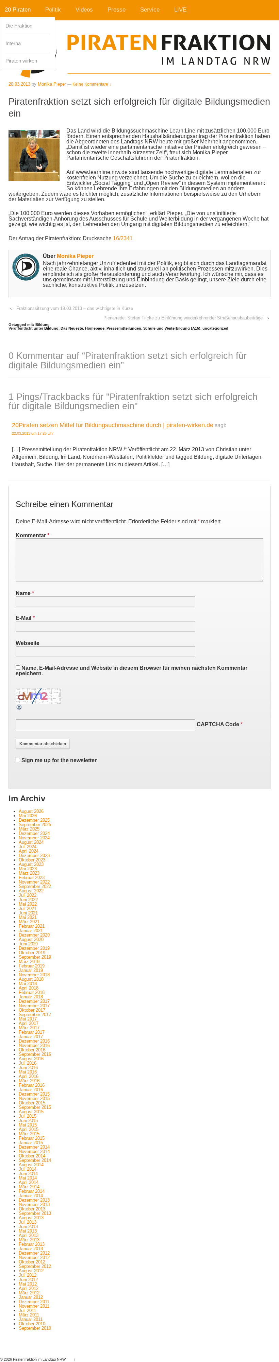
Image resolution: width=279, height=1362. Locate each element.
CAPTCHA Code (218, 724)
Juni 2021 (28, 912)
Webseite (27, 643)
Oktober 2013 (32, 1208)
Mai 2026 (28, 815)
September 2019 (35, 957)
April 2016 (28, 1076)
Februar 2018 (32, 992)
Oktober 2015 (32, 1102)
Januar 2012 (31, 1297)
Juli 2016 (27, 1063)
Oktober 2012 (32, 1261)
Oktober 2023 (32, 859)
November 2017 (34, 1005)
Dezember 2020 (34, 935)
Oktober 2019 (32, 952)
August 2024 (31, 842)
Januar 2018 (31, 996)
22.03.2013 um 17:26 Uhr (33, 433)
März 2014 (29, 1186)
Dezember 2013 (34, 1200)
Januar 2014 (31, 1195)
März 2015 (29, 1133)
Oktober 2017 (32, 1010)
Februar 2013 (32, 1244)
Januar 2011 (31, 1319)
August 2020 (31, 939)
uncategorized (215, 328)
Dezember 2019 (34, 948)
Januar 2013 (31, 1248)
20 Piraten (18, 9)
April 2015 (28, 1129)
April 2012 (28, 1288)
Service (150, 9)
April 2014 (28, 1182)
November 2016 (34, 1045)
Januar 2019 (31, 970)
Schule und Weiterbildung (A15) (171, 328)
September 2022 (35, 886)
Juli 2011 (27, 1310)
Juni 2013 (28, 1226)
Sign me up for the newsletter (58, 760)
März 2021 (29, 921)
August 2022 (31, 890)
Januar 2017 (31, 1036)
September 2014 (35, 1160)
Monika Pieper (52, 84)
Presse (117, 9)
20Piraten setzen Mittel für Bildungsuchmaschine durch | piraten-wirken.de (112, 425)
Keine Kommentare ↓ (91, 84)
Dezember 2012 (34, 1253)
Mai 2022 (28, 904)
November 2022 (34, 882)
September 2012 (35, 1266)
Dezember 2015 (34, 1094)
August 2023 (31, 864)
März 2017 (29, 1027)
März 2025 (29, 829)
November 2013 (34, 1204)
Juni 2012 (28, 1279)
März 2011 (29, 1314)
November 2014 (34, 1151)
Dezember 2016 (34, 1041)
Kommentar (32, 535)
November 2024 (34, 837)
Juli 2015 (27, 1116)
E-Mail (23, 618)
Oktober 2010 (32, 1323)
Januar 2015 (31, 1142)
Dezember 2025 (34, 820)
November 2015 (34, 1098)
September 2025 (35, 824)
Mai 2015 (28, 1125)
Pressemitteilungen (123, 328)
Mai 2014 (28, 1178)
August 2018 (31, 979)
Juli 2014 (27, 1169)
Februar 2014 (32, 1191)
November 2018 (34, 974)
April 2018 (28, 988)
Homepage (94, 328)
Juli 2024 (27, 846)
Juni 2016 (28, 1067)
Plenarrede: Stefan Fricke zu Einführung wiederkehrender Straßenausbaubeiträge (183, 317)
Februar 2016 (32, 1085)
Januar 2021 (31, 930)
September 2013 (35, 1213)
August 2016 (31, 1058)
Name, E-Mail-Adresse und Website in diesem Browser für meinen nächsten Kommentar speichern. (131, 670)
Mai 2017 (28, 1019)
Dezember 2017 (34, 1001)
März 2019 (29, 961)
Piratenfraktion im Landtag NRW (39, 1359)
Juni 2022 (28, 899)
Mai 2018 (28, 983)
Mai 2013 (28, 1231)
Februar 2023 (32, 877)
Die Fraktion (18, 26)
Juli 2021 (27, 908)
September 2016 (35, 1054)
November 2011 (34, 1306)
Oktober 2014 (32, 1155)
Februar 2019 (32, 965)
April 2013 (28, 1235)
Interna (13, 43)
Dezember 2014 (34, 1147)
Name (23, 593)
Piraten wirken (21, 61)
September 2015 (35, 1107)
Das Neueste (72, 328)
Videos (84, 9)
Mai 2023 (28, 868)
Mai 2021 (28, 917)
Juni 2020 (28, 943)
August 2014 (31, 1164)
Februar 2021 (32, 926)
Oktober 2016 (32, 1049)
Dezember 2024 (34, 833)
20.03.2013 (19, 84)
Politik (53, 9)
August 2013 (31, 1217)
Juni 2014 (28, 1173)
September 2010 (35, 1328)
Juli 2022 (27, 895)
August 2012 (31, 1270)
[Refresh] (19, 708)
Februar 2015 (32, 1138)
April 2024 (28, 851)
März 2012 (29, 1292)
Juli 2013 (27, 1222)
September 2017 (35, 1014)
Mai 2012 (28, 1284)
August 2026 (31, 811)
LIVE (180, 9)
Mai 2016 (28, 1072)
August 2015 (31, 1111)
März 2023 (29, 873)
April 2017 (28, 1023)
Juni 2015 (28, 1120)
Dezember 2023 (34, 855)
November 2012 (34, 1257)
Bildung (42, 324)
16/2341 (123, 238)
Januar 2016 (31, 1089)
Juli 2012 (27, 1275)
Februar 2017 (32, 1032)
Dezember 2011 (34, 1301)
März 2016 (29, 1080)
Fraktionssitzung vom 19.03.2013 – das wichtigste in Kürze (74, 308)
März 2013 (29, 1239)
